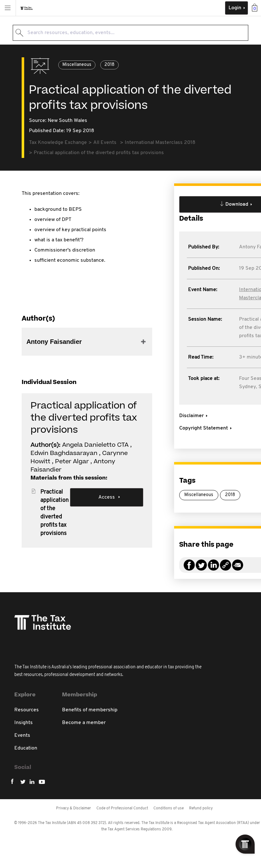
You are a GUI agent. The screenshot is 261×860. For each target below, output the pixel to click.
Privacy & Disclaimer (73, 808)
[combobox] (130, 33)
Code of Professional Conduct (122, 808)
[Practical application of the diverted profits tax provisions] (225, 569)
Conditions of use (168, 808)
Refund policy (201, 808)
